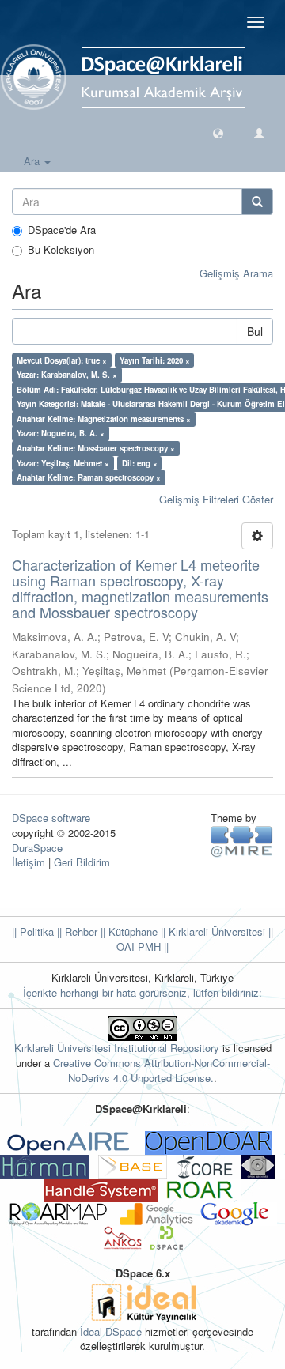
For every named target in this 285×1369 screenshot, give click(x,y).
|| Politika (33, 931)
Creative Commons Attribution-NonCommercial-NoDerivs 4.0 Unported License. (161, 1070)
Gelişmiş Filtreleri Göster (216, 499)
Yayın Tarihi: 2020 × (155, 360)
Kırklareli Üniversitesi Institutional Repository (116, 1047)
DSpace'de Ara (62, 230)
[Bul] (257, 201)
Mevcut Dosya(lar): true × (62, 360)
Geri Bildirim (82, 861)
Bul (255, 331)
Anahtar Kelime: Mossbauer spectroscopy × (96, 448)
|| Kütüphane (127, 931)
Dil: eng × (140, 462)
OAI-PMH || (142, 946)
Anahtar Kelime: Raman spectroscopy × (89, 477)
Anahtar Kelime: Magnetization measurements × (104, 418)
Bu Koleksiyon (61, 250)
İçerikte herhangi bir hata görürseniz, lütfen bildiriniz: (142, 992)
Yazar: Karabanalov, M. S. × (67, 374)
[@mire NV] (242, 840)
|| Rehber (75, 931)
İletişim (28, 861)
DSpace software (51, 817)
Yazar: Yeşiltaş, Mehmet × (63, 462)
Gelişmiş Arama (236, 273)
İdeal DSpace (111, 1331)
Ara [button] (33, 160)
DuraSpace (37, 847)
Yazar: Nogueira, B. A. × (60, 433)
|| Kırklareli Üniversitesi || (215, 931)
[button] (218, 132)
